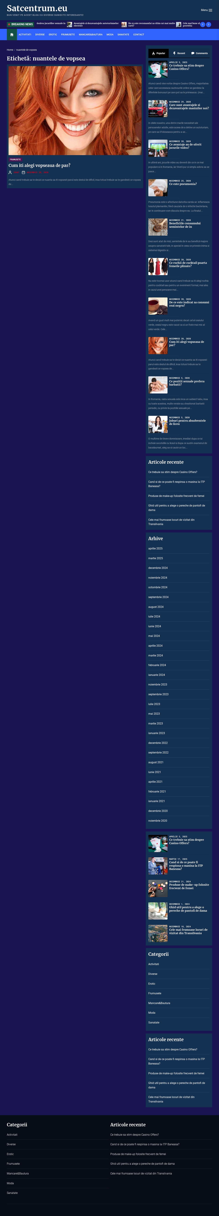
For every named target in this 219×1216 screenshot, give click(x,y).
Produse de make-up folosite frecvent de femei (176, 496)
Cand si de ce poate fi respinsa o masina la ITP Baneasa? (176, 484)
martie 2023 (155, 723)
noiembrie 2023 (157, 684)
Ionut (16, 172)
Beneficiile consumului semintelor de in (185, 225)
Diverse (40, 34)
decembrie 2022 (158, 743)
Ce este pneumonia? (183, 184)
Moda (110, 34)
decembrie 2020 (158, 811)
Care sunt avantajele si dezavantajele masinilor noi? (189, 106)
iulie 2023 (154, 704)
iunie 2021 (154, 772)
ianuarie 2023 (156, 733)
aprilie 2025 (155, 548)
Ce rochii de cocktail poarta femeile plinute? (188, 264)
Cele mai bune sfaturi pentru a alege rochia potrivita (143, 24)
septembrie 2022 (158, 752)
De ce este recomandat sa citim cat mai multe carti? (90, 24)
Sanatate (123, 34)
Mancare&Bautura (90, 34)
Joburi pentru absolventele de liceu (187, 422)
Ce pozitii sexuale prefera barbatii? (186, 383)
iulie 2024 (154, 616)
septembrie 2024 (158, 597)
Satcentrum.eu (37, 8)
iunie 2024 (154, 626)
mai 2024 (154, 636)
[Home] (12, 35)
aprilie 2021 (155, 781)
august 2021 (156, 762)
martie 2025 (155, 558)
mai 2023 (154, 713)
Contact (138, 34)
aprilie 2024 (155, 645)
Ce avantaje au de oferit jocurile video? (185, 146)
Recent (181, 53)
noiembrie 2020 (157, 820)
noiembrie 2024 (157, 577)
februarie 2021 (157, 791)
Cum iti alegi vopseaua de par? (39, 165)
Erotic (53, 34)
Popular (160, 53)
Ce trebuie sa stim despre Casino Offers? (197, 24)
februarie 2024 (157, 665)
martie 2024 (155, 655)
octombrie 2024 (157, 587)
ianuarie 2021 (156, 801)
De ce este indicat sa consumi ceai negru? (189, 304)
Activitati (25, 34)
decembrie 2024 (158, 568)
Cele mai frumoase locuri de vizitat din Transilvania (171, 522)
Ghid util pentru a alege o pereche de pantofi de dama (176, 508)
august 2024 (156, 607)
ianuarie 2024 (156, 675)
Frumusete (68, 34)
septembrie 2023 (158, 694)
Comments (201, 53)
